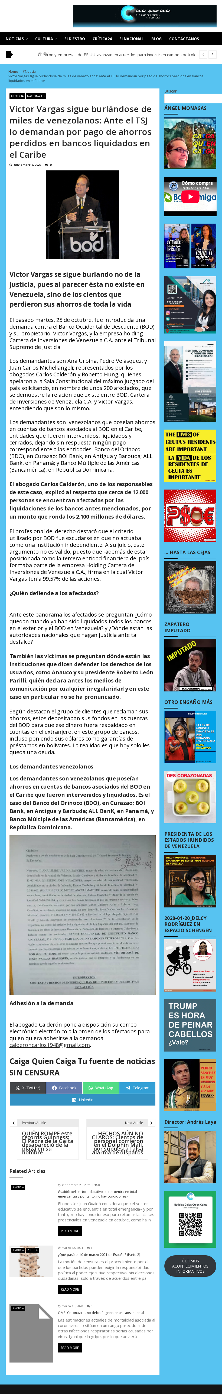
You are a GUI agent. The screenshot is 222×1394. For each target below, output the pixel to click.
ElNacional (131, 38)
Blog (156, 38)
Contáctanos (184, 38)
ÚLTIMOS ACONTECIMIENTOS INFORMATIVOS (190, 1266)
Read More (70, 1231)
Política (32, 1250)
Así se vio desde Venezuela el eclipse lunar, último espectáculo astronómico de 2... (114, 54)
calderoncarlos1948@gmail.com (49, 1044)
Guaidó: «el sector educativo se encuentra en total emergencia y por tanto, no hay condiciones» (97, 1194)
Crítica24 (102, 38)
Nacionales (35, 96)
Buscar (170, 91)
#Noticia (17, 96)
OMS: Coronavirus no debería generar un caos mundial (101, 1313)
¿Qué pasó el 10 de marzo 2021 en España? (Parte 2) (99, 1255)
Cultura (44, 38)
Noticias (15, 38)
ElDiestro (74, 38)
